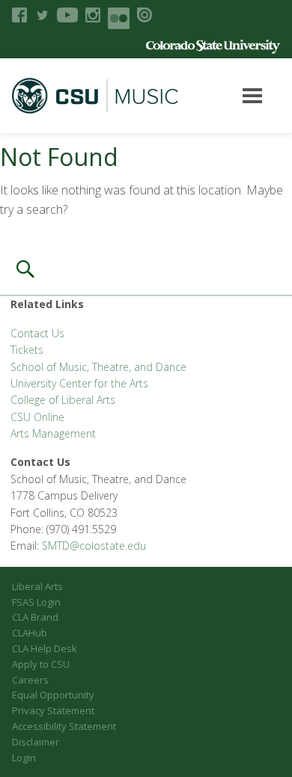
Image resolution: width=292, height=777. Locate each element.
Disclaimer (35, 742)
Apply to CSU (41, 664)
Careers (30, 680)
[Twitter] (41, 14)
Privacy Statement (53, 710)
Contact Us (37, 333)
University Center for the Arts (79, 383)
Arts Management (53, 433)
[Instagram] (92, 14)
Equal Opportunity (53, 694)
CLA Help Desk (44, 648)
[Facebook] (19, 14)
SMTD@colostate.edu (94, 545)
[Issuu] (144, 14)
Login (24, 757)
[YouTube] (67, 14)
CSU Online (37, 417)
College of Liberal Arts (62, 400)
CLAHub (29, 632)
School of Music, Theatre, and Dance (98, 367)
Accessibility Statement (64, 726)
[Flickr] (119, 18)
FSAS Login (36, 602)
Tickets (26, 350)
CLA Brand (35, 617)
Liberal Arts (37, 586)
